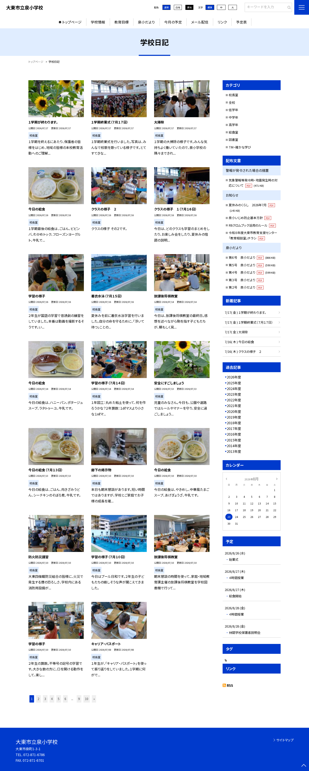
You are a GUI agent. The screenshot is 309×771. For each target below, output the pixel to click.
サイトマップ (285, 739)
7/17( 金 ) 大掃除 (236, 332)
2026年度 (234, 377)
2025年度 (234, 382)
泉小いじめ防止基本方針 (249, 217)
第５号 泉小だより (252, 265)
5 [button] (58, 699)
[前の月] (226, 478)
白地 (178, 7)
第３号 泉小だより (245, 280)
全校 (232, 102)
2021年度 (234, 405)
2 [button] (38, 699)
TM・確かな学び (240, 147)
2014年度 (234, 445)
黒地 (189, 7)
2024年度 (234, 388)
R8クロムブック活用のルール (252, 225)
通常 (166, 7)
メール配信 (199, 22)
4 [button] (52, 699)
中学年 (233, 117)
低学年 (233, 110)
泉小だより (146, 22)
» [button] (94, 699)
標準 (209, 7)
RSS (230, 685)
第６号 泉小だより (252, 257)
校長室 (233, 95)
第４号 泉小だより (252, 272)
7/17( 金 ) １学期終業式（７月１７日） (249, 322)
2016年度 (234, 434)
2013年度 (234, 451)
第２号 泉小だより (245, 287)
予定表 (241, 22)
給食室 (233, 132)
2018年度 (234, 422)
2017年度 (234, 428)
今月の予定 (173, 22)
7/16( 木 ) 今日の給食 (239, 342)
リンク (222, 22)
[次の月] (276, 478)
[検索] (288, 6)
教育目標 (121, 22)
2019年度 (234, 417)
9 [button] (79, 699)
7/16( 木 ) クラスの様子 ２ (243, 351)
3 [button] (45, 699)
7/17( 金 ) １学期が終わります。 (245, 312)
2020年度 (234, 411)
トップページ (72, 22)
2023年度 (234, 394)
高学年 (233, 124)
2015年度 (234, 440)
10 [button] (86, 699)
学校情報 (98, 22)
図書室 (233, 139)
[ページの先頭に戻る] (303, 765)
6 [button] (65, 699)
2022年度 (234, 399)
